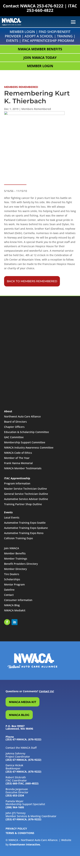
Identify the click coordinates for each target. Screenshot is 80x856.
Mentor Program (14, 584)
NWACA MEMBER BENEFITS (40, 49)
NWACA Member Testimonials (22, 468)
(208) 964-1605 (15, 807)
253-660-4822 (40, 10)
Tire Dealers (11, 574)
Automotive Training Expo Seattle (25, 522)
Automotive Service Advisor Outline (26, 499)
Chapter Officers (14, 427)
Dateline (9, 589)
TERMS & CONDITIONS (20, 833)
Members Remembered (36, 109)
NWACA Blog (12, 605)
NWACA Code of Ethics (18, 452)
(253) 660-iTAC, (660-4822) (22, 783)
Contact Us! (46, 691)
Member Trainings (15, 558)
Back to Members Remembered (32, 281)
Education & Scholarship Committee (26, 432)
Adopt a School (39, 36)
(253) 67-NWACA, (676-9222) (23, 759)
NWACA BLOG (19, 715)
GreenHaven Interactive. (25, 844)
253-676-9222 (50, 6)
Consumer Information (18, 600)
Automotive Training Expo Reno (23, 533)
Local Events (11, 517)
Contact (9, 595)
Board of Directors (15, 421)
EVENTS (12, 40)
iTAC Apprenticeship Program (48, 40)
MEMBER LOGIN (40, 66)
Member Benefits (15, 553)
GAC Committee (14, 437)
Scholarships (12, 579)
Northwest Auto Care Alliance (22, 416)
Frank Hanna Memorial (18, 463)
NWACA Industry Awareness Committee (28, 447)
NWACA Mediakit (14, 610)
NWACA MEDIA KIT (22, 702)
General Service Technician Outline (26, 494)
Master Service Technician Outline (25, 488)
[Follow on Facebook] (7, 622)
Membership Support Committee (24, 442)
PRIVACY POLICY (16, 828)
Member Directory (15, 569)
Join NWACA (11, 548)
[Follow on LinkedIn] (14, 622)
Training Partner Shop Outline (23, 504)
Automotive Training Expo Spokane (26, 528)
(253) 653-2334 (15, 795)
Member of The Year (17, 458)
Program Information (17, 483)
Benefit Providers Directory (21, 563)
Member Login (22, 31)
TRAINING (65, 36)
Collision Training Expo (18, 538)
